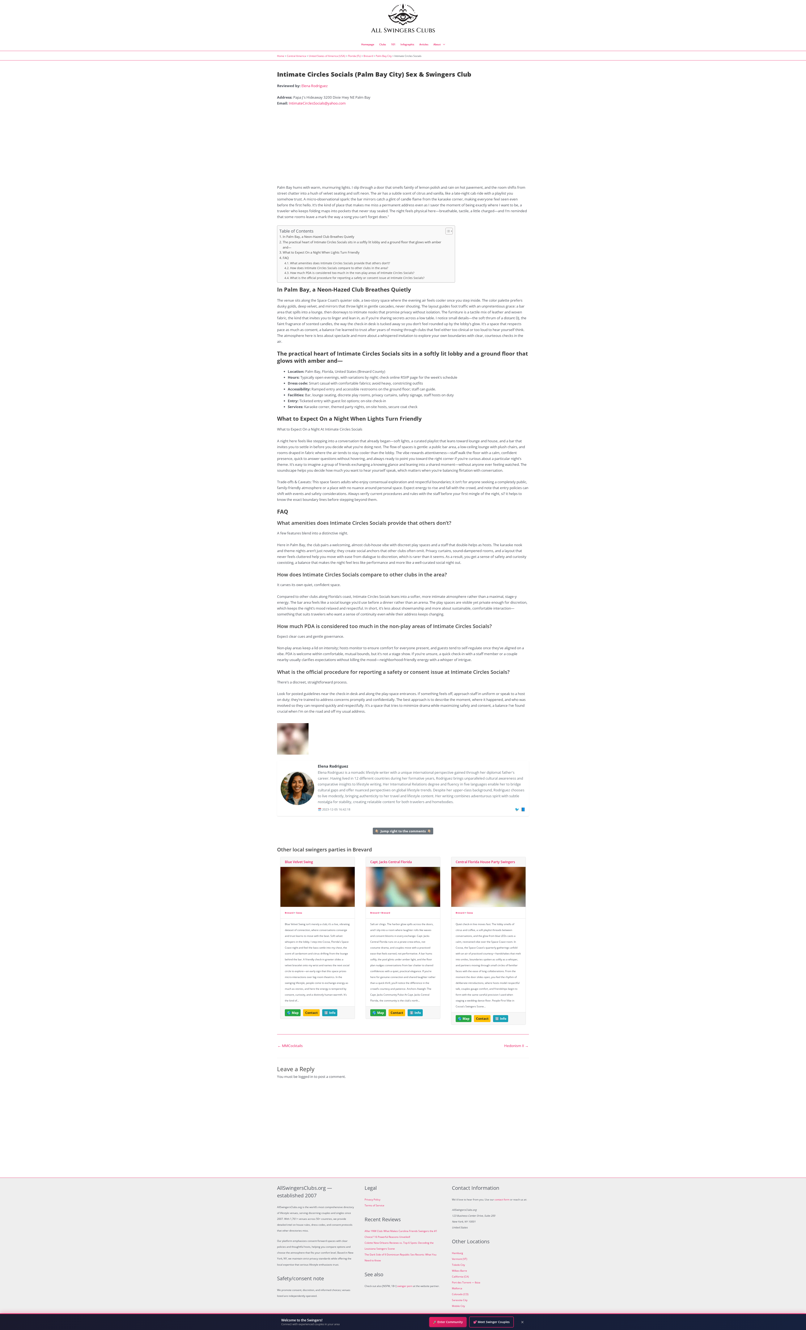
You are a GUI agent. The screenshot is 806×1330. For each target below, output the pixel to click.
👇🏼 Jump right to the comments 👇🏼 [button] (403, 831)
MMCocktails (290, 1045)
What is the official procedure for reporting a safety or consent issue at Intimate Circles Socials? (357, 278)
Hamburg (457, 1253)
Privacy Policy (372, 1199)
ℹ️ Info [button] (329, 1013)
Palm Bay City (384, 56)
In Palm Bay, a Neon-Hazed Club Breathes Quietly (318, 236)
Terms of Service (374, 1205)
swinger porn (404, 1286)
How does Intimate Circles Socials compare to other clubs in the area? (339, 268)
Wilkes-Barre (459, 1270)
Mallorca (457, 1288)
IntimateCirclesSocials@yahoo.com (317, 103)
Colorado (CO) (460, 1294)
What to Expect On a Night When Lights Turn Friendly (321, 252)
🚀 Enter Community (448, 1322)
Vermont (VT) (459, 1259)
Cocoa (299, 912)
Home (280, 56)
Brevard (368, 56)
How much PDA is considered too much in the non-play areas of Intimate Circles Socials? (352, 273)
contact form (502, 1199)
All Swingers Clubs (403, 30)
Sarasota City (459, 1300)
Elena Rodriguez (314, 85)
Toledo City (458, 1265)
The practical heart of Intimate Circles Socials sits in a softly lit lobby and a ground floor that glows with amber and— (362, 244)
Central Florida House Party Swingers (485, 862)
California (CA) (460, 1276)
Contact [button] (311, 1013)
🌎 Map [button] (293, 1013)
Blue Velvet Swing (299, 862)
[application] (443, 44)
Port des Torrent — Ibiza (466, 1282)
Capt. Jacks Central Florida (391, 862)
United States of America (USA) (327, 56)
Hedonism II (516, 1045)
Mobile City (458, 1306)
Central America (296, 56)
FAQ (286, 258)
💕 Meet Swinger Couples (491, 1322)
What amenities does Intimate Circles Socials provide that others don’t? (340, 263)
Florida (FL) (354, 56)
